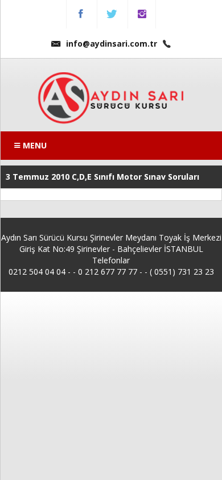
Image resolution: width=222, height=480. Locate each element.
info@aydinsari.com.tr (111, 43)
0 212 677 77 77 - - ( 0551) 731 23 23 (146, 271)
